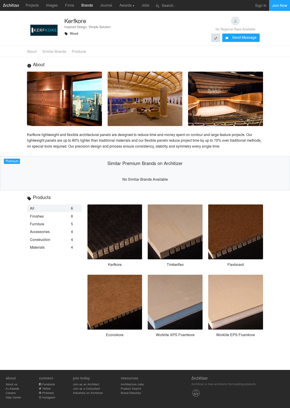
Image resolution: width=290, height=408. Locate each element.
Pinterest (47, 393)
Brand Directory (131, 393)
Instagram (48, 397)
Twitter (46, 388)
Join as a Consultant (86, 388)
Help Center (13, 397)
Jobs (145, 5)
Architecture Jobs (132, 384)
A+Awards (12, 388)
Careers (11, 393)
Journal (106, 5)
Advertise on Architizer (88, 393)
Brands (87, 5)
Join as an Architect (86, 384)
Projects (32, 5)
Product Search (131, 388)
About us (11, 384)
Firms (69, 5)
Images (52, 5)
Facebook (48, 384)
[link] (54, 208)
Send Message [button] (240, 37)
